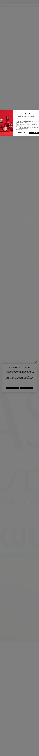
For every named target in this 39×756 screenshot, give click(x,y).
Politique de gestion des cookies (23, 128)
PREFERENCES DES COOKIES (21, 133)
